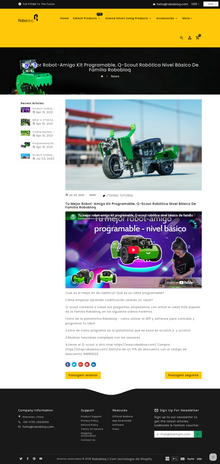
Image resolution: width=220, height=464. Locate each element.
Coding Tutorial (120, 195)
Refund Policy (89, 424)
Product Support (91, 416)
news (92, 195)
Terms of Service (92, 429)
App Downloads (122, 420)
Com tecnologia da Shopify (131, 459)
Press (115, 429)
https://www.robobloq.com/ (135, 345)
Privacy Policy (89, 420)
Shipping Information (88, 434)
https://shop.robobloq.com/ (86, 349)
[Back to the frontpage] (102, 76)
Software (118, 424)
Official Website (122, 416)
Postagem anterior (83, 375)
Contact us (88, 440)
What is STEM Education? (48, 120)
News (115, 76)
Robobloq (99, 459)
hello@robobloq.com (38, 427)
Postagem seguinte (183, 375)
